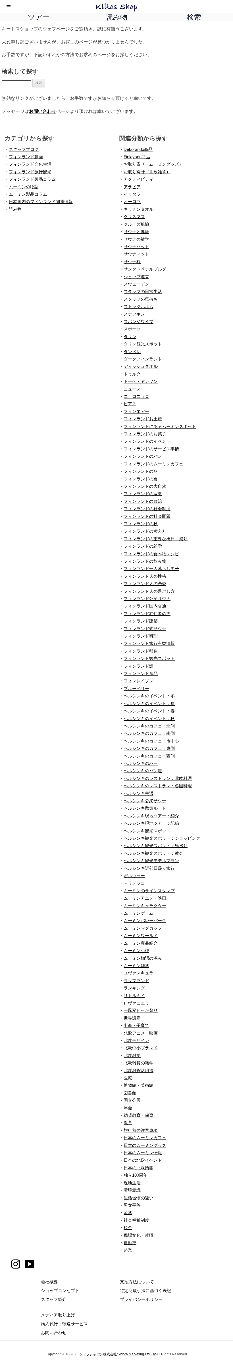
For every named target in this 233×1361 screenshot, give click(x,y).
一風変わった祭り (141, 1010)
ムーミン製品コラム (28, 194)
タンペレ (132, 351)
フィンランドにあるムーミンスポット (160, 426)
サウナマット (136, 254)
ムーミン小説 (136, 950)
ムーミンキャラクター (145, 905)
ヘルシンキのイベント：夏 (149, 703)
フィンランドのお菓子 (145, 433)
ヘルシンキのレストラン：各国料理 (158, 785)
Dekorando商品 (138, 149)
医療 (128, 1077)
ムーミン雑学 (136, 965)
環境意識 (132, 1190)
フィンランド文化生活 (30, 164)
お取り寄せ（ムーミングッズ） (153, 164)
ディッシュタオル (141, 366)
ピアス (130, 403)
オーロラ (132, 201)
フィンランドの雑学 (143, 546)
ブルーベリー (136, 688)
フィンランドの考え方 (145, 531)
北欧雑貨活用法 (138, 1070)
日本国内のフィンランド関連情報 (41, 201)
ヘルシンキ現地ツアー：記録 (151, 823)
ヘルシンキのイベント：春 (149, 710)
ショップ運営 (136, 276)
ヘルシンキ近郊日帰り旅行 (149, 868)
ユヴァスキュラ (138, 972)
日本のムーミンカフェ (145, 1137)
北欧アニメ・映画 (141, 1033)
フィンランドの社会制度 (147, 508)
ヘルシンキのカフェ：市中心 (151, 740)
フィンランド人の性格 (145, 576)
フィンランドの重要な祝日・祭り (156, 538)
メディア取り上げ (58, 1315)
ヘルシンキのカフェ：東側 (149, 748)
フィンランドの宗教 (143, 493)
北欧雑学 (132, 1055)
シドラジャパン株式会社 (98, 1354)
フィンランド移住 (141, 651)
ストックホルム (138, 306)
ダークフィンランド (143, 358)
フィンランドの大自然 (145, 486)
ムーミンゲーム (138, 913)
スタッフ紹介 (53, 1299)
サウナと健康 (136, 231)
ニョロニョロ (136, 396)
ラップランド (136, 980)
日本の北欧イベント (143, 1160)
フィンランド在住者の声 (147, 613)
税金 (128, 1227)
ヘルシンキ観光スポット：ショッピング (162, 838)
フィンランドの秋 (141, 523)
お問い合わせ (42, 111)
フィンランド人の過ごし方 (149, 591)
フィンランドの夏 (141, 478)
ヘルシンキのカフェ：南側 (149, 733)
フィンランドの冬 (141, 471)
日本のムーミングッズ (145, 1145)
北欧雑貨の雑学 (138, 1062)
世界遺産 (132, 1018)
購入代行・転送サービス (64, 1323)
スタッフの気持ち (141, 299)
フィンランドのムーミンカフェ (153, 463)
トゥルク (132, 374)
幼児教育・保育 (138, 1115)
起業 (128, 1250)
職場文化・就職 (138, 1235)
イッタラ (132, 194)
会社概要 (49, 1281)
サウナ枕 (132, 261)
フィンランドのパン (143, 456)
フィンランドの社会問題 (147, 516)
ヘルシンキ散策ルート (145, 808)
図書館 (130, 1092)
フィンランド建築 (141, 621)
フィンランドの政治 (143, 501)
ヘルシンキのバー (141, 763)
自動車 (130, 1242)
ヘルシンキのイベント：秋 (149, 718)
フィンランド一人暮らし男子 (151, 568)
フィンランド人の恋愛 (145, 583)
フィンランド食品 (141, 673)
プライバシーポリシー (141, 1299)
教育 (128, 1122)
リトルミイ (134, 995)
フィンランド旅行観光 (30, 171)
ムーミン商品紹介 (141, 943)
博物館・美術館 (138, 1085)
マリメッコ (134, 883)
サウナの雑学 (136, 239)
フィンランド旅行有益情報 (149, 643)
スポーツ (132, 328)
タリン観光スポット (143, 343)
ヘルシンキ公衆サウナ (145, 800)
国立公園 (132, 1100)
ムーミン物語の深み (143, 958)
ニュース (132, 389)
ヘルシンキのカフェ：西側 (149, 756)
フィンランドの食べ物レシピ (151, 553)
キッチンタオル (138, 209)
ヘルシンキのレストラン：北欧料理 (158, 778)
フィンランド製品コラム (32, 179)
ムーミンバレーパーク (145, 920)
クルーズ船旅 (136, 224)
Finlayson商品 (137, 156)
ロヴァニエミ (136, 1003)
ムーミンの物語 (24, 186)
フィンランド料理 (141, 636)
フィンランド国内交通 (145, 606)
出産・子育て (136, 1025)
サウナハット (136, 246)
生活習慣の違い (138, 1197)
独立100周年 (135, 1175)
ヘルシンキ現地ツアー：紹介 (151, 815)
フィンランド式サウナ (145, 628)
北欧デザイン (136, 1040)
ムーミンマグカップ (143, 928)
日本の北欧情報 (138, 1167)
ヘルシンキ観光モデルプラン (151, 860)
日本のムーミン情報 (143, 1152)
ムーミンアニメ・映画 (145, 898)
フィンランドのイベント (147, 441)
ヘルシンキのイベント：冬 (149, 695)
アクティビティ (138, 179)
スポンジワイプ (138, 321)
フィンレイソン (138, 680)
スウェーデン (136, 284)
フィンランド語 (138, 666)
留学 (128, 1212)
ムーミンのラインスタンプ (149, 890)
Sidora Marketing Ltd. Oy (137, 1354)
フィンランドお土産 (143, 418)
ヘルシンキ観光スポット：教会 (153, 853)
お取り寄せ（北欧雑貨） (147, 171)
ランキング (134, 988)
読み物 (15, 209)
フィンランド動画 (26, 156)
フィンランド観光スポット (149, 658)
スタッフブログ (24, 149)
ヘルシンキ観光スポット (147, 830)
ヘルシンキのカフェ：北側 (149, 725)
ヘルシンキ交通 (138, 793)
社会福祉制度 (136, 1220)
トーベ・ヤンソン (141, 381)
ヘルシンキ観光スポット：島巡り (156, 845)
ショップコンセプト (60, 1290)
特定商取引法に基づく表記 (145, 1290)
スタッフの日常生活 (143, 291)
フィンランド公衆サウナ (147, 598)
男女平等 (132, 1205)
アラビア (132, 186)
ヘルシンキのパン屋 (143, 770)
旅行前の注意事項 (141, 1130)
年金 (128, 1107)
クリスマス (134, 216)
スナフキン (134, 314)
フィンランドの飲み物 (145, 561)
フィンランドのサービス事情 (151, 448)
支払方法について (137, 1281)
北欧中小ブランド (141, 1047)
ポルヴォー (134, 875)
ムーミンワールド (141, 935)
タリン (130, 336)
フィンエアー (136, 411)
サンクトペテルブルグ (145, 269)
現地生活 (132, 1182)
